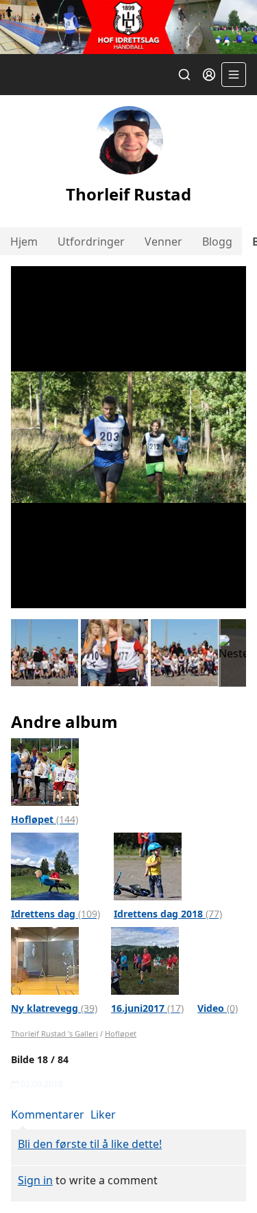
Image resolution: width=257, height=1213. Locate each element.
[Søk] (184, 74)
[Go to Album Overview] (45, 771)
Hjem (24, 241)
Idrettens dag (55, 913)
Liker (103, 1114)
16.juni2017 (147, 1008)
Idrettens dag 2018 (168, 913)
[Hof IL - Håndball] (128, 27)
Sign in (35, 1180)
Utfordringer (91, 241)
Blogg (217, 241)
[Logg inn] (209, 74)
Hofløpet (44, 819)
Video (217, 1008)
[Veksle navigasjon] (233, 74)
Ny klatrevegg (54, 1008)
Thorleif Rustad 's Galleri (54, 1033)
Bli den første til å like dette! (90, 1143)
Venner (163, 241)
